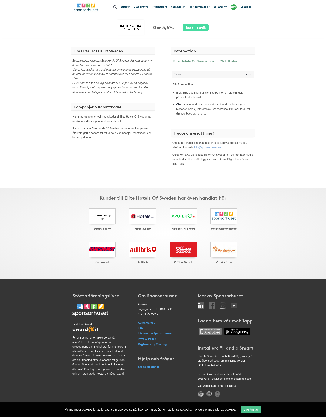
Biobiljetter (141, 6)
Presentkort (159, 6)
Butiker (125, 6)
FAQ (140, 328)
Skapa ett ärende (149, 367)
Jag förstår (251, 409)
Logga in (246, 6)
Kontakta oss (146, 322)
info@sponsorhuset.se (207, 147)
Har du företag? (199, 6)
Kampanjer (178, 6)
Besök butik (196, 27)
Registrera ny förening (152, 344)
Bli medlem (220, 6)
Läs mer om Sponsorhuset (155, 333)
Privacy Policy (147, 339)
